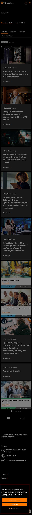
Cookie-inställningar (14, 508)
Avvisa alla (15, 504)
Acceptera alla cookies (15, 500)
